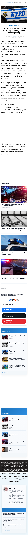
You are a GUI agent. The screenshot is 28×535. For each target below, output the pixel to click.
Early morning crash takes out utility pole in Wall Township (13, 253)
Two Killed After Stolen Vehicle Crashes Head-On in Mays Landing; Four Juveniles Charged (13, 278)
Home (3, 474)
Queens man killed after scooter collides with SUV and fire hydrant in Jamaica (13, 290)
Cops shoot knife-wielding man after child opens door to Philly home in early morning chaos (13, 295)
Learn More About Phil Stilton (15, 505)
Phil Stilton (13, 36)
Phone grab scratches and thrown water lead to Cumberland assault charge (13, 229)
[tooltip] (10, 300)
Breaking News (14, 474)
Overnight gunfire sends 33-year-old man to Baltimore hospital (13, 204)
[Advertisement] (14, 129)
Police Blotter (14, 25)
